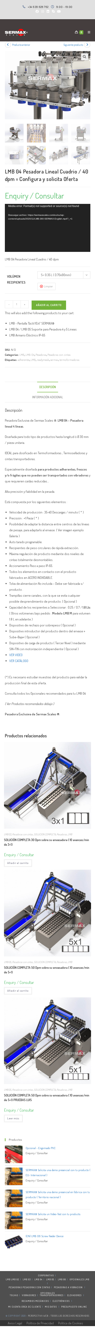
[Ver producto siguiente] (87, 45)
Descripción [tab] (47, 387)
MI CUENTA (14, 1306)
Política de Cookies (70, 1323)
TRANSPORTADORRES (51, 1295)
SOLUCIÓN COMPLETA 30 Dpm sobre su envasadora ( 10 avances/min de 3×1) (46, 842)
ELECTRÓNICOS (61, 1301)
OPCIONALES (47, 1293)
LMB (22, 354)
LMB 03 (7, 834)
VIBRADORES (29, 1295)
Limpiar (48, 286)
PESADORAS (15, 1287)
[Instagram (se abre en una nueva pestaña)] (42, 11)
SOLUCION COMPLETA (45, 834)
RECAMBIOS (28, 1301)
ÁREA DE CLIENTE (31, 1306)
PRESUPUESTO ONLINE (74, 1306)
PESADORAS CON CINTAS (36, 1287)
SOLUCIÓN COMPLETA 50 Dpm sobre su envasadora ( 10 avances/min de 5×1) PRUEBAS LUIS (46, 1097)
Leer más (13, 1118)
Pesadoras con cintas (59, 354)
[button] (84, 56)
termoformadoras (69, 360)
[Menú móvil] (87, 32)
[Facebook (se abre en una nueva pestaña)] (37, 11)
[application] (47, 228)
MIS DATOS (51, 1306)
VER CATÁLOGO (18, 661)
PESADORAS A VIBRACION (68, 1287)
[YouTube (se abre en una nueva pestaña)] (58, 11)
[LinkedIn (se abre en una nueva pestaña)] (48, 11)
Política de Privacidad (40, 1323)
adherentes (24, 360)
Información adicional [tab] (47, 397)
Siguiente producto (73, 44)
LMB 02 (15, 1279)
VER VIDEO (16, 655)
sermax (54, 360)
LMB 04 (30, 354)
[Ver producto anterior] (8, 45)
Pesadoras (41, 354)
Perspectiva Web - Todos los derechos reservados (58, 1315)
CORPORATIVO (46, 1275)
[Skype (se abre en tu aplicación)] (53, 11)
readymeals (43, 360)
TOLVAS (14, 1295)
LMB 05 (7, 962)
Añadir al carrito (49, 305)
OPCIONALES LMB (79, 1279)
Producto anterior (21, 44)
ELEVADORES (74, 1295)
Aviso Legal (15, 1323)
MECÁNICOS (42, 1301)
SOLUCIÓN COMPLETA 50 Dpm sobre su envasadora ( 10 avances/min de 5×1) (46, 970)
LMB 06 (62, 1279)
